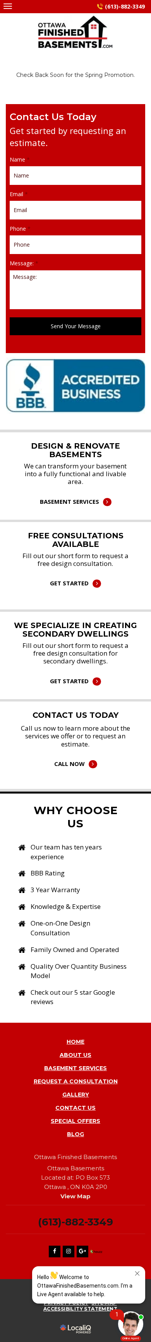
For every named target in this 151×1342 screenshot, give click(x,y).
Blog (75, 1134)
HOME (75, 1041)
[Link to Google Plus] (82, 1251)
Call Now (75, 754)
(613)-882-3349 (125, 6)
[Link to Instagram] (68, 1251)
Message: (24, 263)
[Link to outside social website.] (96, 1251)
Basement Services (76, 492)
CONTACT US (75, 1107)
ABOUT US (75, 1054)
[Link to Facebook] (54, 1251)
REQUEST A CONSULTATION (76, 1081)
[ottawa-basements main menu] (7, 6)
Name (20, 159)
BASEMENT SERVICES (75, 1068)
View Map (75, 1196)
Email (19, 194)
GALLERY (75, 1094)
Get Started (75, 573)
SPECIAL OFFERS (75, 1120)
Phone (20, 228)
